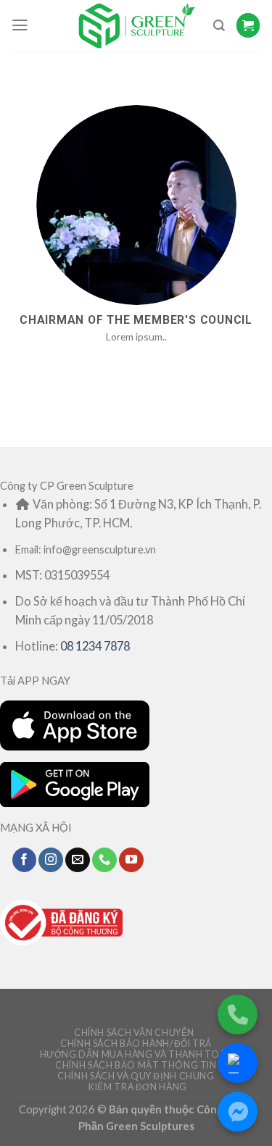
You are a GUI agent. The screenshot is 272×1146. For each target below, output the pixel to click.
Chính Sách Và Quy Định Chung (135, 1076)
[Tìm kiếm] (219, 26)
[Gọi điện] (237, 1014)
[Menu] (20, 25)
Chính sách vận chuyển (134, 1032)
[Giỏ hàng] (248, 25)
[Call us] (104, 860)
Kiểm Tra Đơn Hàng (137, 1087)
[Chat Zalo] (237, 1063)
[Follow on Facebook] (24, 860)
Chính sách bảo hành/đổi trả (136, 1043)
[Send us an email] (77, 860)
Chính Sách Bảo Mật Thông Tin (135, 1065)
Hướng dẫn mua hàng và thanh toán (136, 1054)
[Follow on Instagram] (50, 860)
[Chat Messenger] (237, 1112)
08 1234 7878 (95, 646)
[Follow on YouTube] (131, 860)
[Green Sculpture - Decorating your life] (136, 25)
